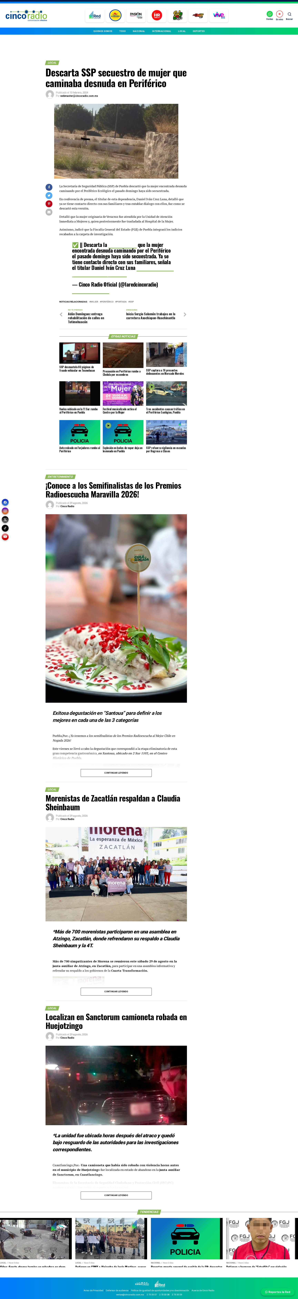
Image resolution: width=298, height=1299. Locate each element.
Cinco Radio (67, 506)
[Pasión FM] (136, 15)
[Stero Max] (198, 15)
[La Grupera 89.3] (115, 15)
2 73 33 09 (177, 1294)
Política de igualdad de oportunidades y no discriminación (160, 1290)
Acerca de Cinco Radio (203, 1290)
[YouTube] (5, 536)
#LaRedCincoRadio (155, 267)
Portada (122, 302)
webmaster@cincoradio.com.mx (79, 95)
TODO (122, 31)
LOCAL (182, 31)
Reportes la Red (279, 1292)
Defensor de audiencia (117, 1290)
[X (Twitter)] (5, 519)
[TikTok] (5, 528)
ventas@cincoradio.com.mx (130, 1294)
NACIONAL (139, 31)
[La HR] (156, 15)
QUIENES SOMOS (102, 31)
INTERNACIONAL (161, 31)
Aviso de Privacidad (93, 1290)
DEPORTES (199, 31)
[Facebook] (5, 502)
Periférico (107, 302)
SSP (132, 302)
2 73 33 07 (152, 1294)
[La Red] (94, 15)
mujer (94, 302)
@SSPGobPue (122, 244)
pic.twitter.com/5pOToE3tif (99, 273)
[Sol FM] (177, 15)
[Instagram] (5, 510)
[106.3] (218, 15)
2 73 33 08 (164, 1294)
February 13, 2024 (90, 290)
